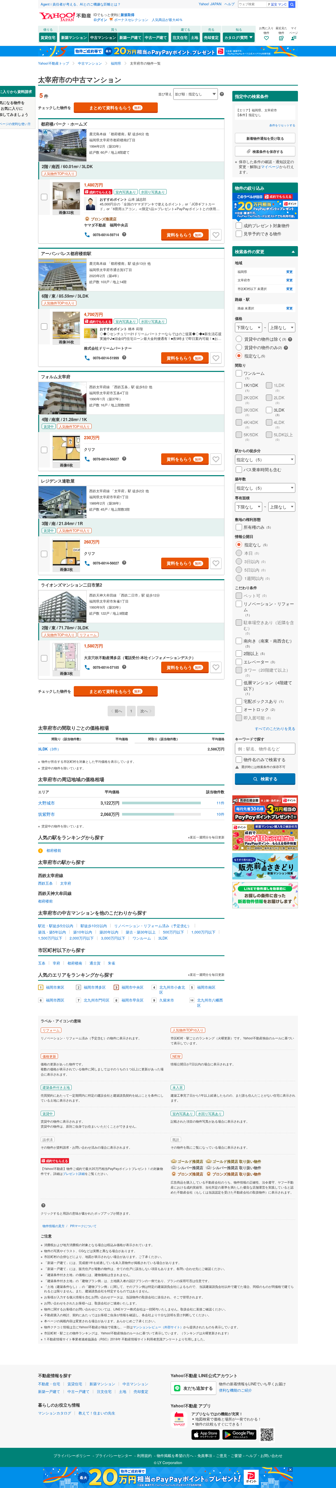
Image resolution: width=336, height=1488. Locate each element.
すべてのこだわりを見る (275, 728)
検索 (291, 4)
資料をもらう (184, 235)
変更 (289, 271)
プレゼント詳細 (74, 1173)
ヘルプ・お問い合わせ (264, 1455)
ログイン (100, 19)
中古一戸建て (156, 37)
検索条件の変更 (249, 251)
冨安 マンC (279, 4)
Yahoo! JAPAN (210, 3)
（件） (49, 748)
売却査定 (211, 37)
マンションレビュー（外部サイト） (158, 1327)
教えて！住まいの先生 (96, 1413)
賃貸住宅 (48, 37)
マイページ (270, 166)
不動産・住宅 (49, 1383)
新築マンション (74, 37)
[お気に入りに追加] (216, 235)
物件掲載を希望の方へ (175, 1455)
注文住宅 (180, 37)
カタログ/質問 (236, 37)
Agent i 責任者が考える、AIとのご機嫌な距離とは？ (81, 4)
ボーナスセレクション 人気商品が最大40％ (148, 19)
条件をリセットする (282, 125)
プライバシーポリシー (72, 1455)
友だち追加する (198, 1388)
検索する (269, 779)
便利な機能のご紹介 (235, 1390)
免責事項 (204, 1455)
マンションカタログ (54, 1413)
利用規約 (144, 1455)
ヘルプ (229, 3)
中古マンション (103, 37)
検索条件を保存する (172, 86)
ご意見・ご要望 (229, 1455)
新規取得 (127, 14)
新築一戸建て (130, 37)
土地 (194, 37)
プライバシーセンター (113, 1455)
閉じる (142, 90)
